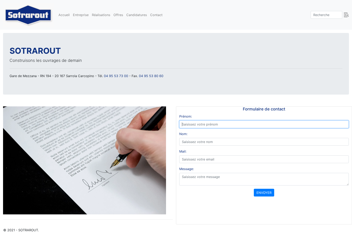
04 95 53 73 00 (116, 76)
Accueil (64, 15)
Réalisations (101, 15)
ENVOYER (264, 193)
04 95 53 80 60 (151, 76)
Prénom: (185, 116)
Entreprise (81, 15)
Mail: (182, 151)
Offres (118, 15)
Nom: (183, 134)
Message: (186, 169)
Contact (156, 15)
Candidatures (136, 15)
